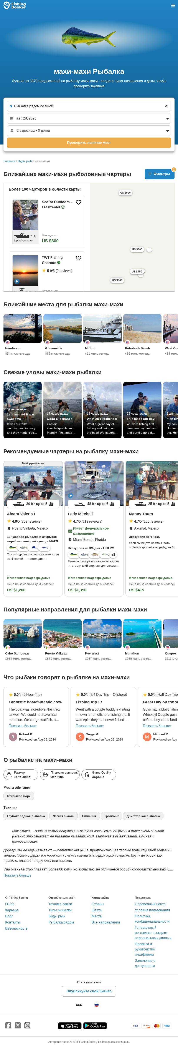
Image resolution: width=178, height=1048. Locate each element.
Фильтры (164, 172)
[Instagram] (27, 1026)
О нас (9, 904)
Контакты (12, 922)
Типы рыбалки (60, 910)
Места (97, 916)
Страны (98, 904)
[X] (18, 1026)
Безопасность (16, 928)
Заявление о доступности (145, 963)
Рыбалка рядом (61, 922)
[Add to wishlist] (78, 202)
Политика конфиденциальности (152, 918)
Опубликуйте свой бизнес (89, 991)
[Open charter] (47, 222)
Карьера (12, 910)
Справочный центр (150, 904)
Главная (9, 161)
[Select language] (96, 1005)
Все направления (106, 922)
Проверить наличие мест (89, 142)
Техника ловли (60, 904)
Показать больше (23, 726)
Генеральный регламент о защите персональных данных (153, 933)
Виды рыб (25, 161)
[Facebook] (8, 1026)
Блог (9, 916)
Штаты (97, 910)
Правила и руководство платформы (145, 949)
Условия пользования (152, 910)
